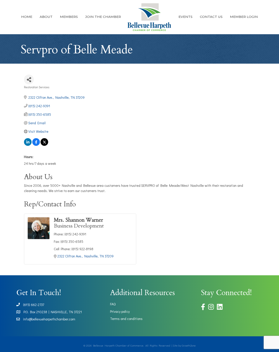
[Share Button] (29, 79)
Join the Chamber (103, 17)
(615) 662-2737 (33, 304)
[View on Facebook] (36, 144)
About (46, 17)
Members (69, 17)
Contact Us (211, 17)
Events (185, 17)
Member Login (244, 17)
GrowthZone (189, 345)
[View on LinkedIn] (28, 144)
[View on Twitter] (44, 144)
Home (26, 17)
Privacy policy (120, 311)
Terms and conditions (126, 318)
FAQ (113, 304)
